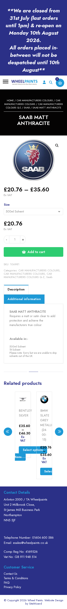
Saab (27, 107)
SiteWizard (35, 604)
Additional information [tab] (24, 299)
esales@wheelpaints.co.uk (30, 543)
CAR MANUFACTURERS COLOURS (35, 100)
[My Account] (44, 82)
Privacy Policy (12, 587)
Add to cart (36, 252)
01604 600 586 (43, 537)
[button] (57, 145)
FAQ (6, 582)
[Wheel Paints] (24, 82)
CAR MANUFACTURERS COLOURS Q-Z (28, 275)
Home (10, 100)
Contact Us (10, 574)
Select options (33, 450)
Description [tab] (16, 289)
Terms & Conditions (16, 578)
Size (7, 205)
